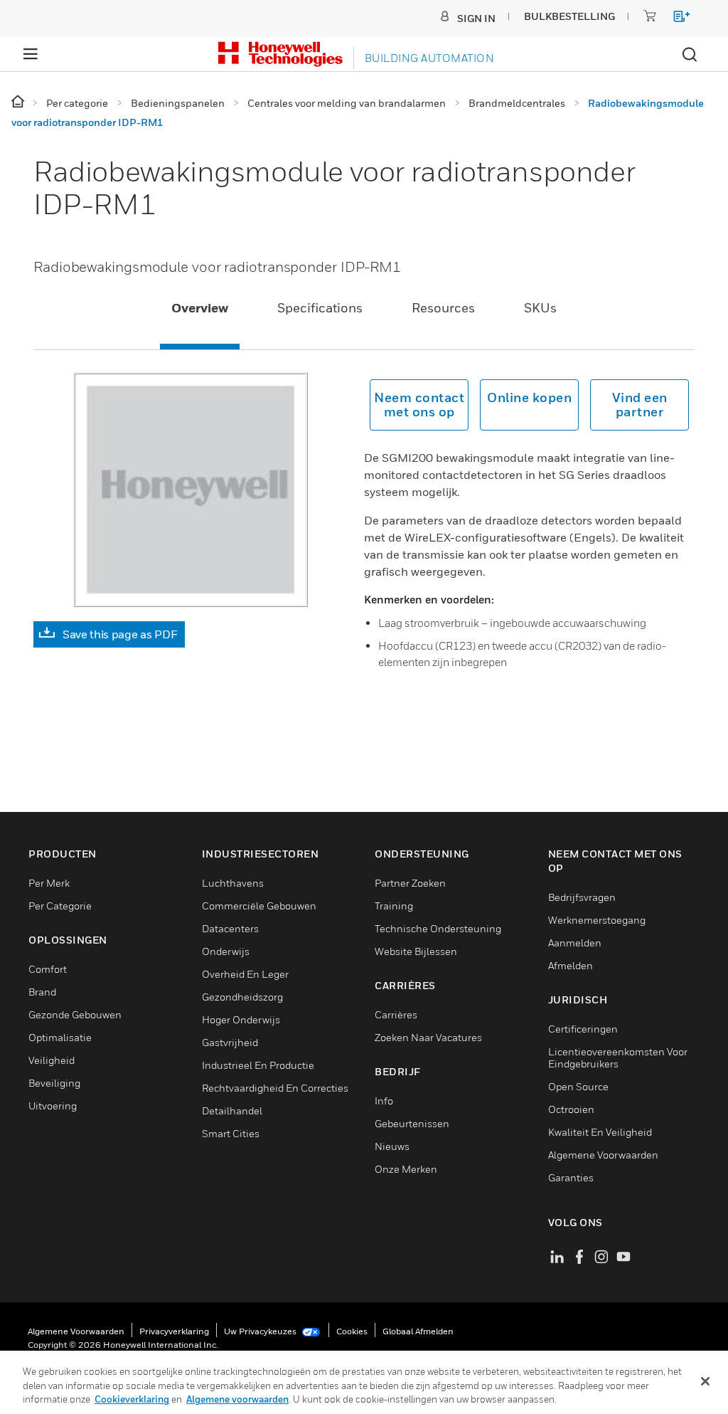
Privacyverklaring (174, 1331)
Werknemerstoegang (597, 920)
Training (394, 905)
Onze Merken (406, 1169)
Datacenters (230, 928)
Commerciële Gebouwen (259, 905)
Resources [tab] (443, 307)
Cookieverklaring (132, 1399)
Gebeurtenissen (412, 1123)
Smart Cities (230, 1133)
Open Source (578, 1086)
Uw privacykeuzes (261, 1331)
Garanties (571, 1177)
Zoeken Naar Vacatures (428, 1037)
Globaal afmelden (418, 1331)
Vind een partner (640, 404)
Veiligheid (51, 1060)
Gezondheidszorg (242, 997)
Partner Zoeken (410, 883)
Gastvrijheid (230, 1042)
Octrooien (571, 1109)
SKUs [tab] (540, 307)
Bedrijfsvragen (582, 897)
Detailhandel (232, 1110)
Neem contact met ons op (419, 404)
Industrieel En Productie (258, 1065)
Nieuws (392, 1146)
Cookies (352, 1331)
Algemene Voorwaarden (603, 1155)
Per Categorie (60, 905)
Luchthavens (233, 883)
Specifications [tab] (320, 307)
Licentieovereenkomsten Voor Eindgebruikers (617, 1057)
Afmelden (570, 965)
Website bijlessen (416, 951)
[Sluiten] (705, 1381)
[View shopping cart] (675, 18)
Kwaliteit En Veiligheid (600, 1132)
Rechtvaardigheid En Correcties (275, 1088)
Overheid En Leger (245, 974)
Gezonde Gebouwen (75, 1014)
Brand (42, 992)
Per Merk (49, 883)
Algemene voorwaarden (76, 1331)
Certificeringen (583, 1029)
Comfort (47, 969)
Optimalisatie (60, 1037)
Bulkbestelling (569, 16)
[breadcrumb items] (18, 102)
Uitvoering (52, 1105)
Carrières (396, 1014)
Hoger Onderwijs (241, 1019)
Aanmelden (574, 942)
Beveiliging (54, 1083)
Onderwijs (226, 951)
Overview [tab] (199, 307)
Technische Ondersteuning (438, 928)
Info (384, 1100)
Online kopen (529, 397)
